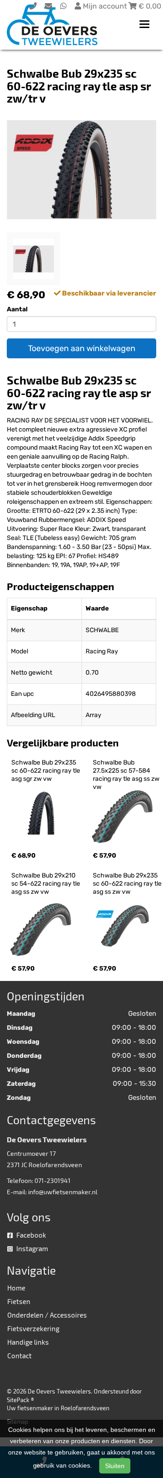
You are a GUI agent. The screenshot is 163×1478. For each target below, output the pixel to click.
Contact (19, 1355)
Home (16, 1288)
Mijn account (105, 6)
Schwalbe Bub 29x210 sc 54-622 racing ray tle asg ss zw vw (46, 884)
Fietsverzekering (33, 1328)
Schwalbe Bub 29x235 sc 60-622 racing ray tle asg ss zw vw (128, 884)
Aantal (17, 309)
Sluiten (115, 1465)
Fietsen (18, 1301)
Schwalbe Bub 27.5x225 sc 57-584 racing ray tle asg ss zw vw (127, 775)
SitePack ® (20, 1399)
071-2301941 (52, 1180)
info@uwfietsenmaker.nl (62, 1192)
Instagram (31, 1248)
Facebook (30, 1235)
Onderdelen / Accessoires (47, 1315)
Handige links (28, 1342)
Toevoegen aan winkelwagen (81, 348)
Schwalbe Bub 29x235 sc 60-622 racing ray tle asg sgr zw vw (46, 771)
